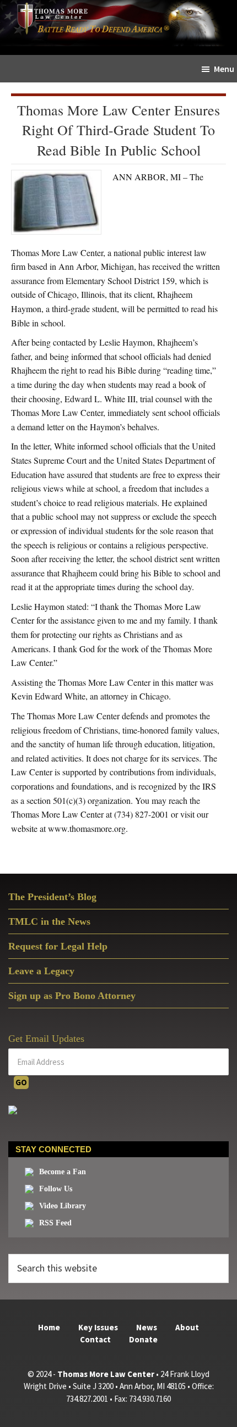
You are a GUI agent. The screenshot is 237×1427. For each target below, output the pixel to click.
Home (49, 1327)
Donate (143, 1339)
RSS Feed (55, 1223)
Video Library (62, 1206)
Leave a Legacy (41, 970)
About (187, 1327)
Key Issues (98, 1327)
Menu (224, 68)
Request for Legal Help (57, 946)
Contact (95, 1339)
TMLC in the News (49, 921)
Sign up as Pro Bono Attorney (72, 995)
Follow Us (55, 1189)
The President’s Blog (52, 896)
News (146, 1327)
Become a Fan (62, 1172)
